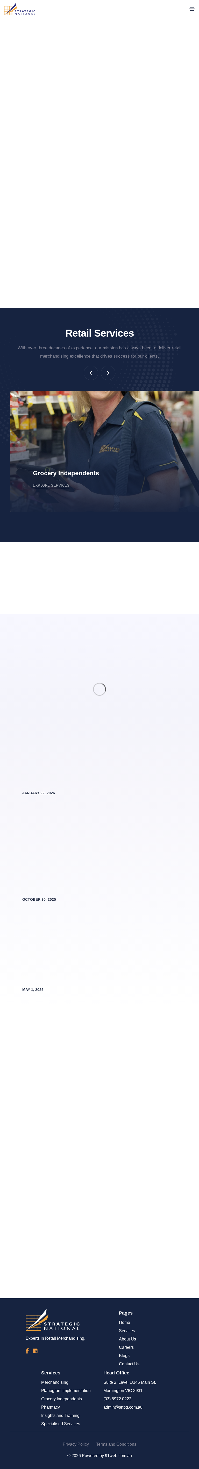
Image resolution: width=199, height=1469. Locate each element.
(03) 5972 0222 (117, 1399)
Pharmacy (50, 1407)
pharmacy (53, 240)
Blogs (124, 1355)
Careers (126, 1347)
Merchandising (54, 1382)
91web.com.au (118, 1455)
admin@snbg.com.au (123, 1407)
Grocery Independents (61, 1399)
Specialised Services (60, 1424)
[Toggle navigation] (192, 9)
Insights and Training (60, 1415)
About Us (127, 1339)
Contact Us (129, 1364)
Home (124, 1322)
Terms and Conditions (116, 1444)
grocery (178, 232)
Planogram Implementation (66, 1390)
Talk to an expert (124, 1288)
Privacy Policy (76, 1444)
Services (127, 1331)
